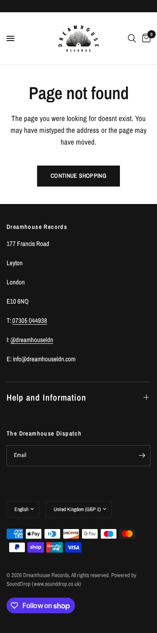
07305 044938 (29, 320)
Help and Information (46, 397)
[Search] (132, 38)
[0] (144, 38)
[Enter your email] (141, 455)
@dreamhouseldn (31, 339)
